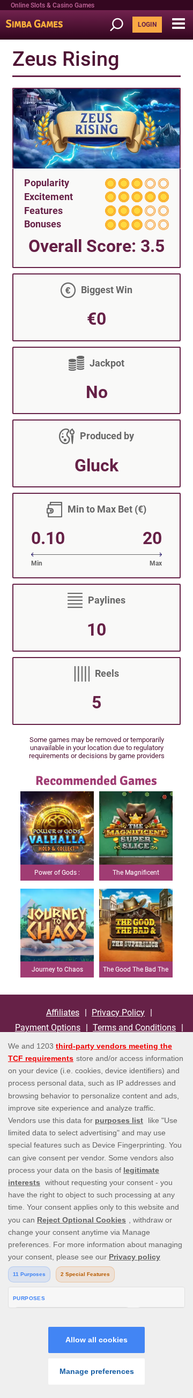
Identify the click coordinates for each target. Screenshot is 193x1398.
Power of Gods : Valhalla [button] (57, 875)
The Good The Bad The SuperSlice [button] (135, 971)
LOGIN (147, 24)
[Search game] (120, 25)
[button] (178, 24)
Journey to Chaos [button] (57, 969)
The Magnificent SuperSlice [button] (136, 875)
